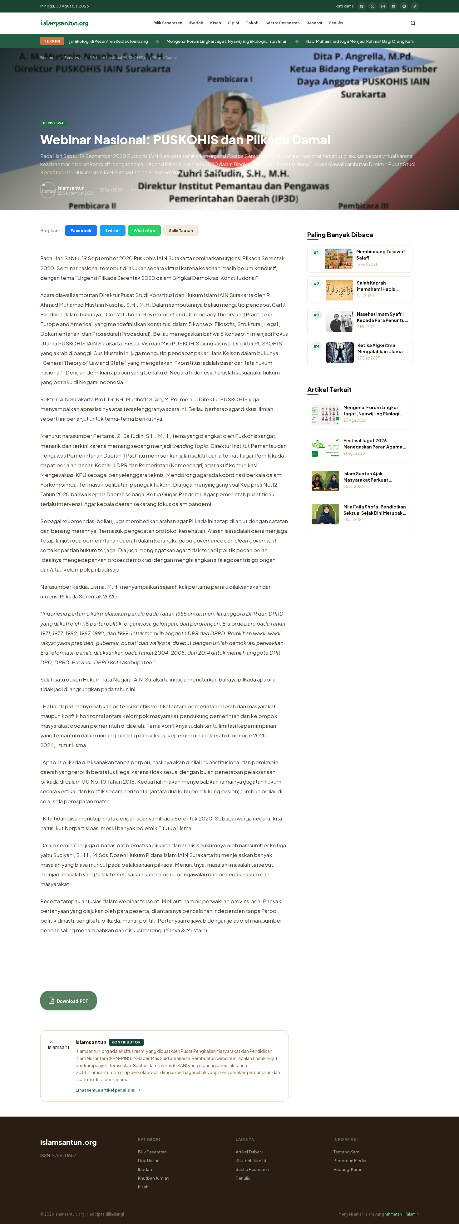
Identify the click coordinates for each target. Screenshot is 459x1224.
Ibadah (196, 22)
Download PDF (72, 1001)
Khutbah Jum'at (153, 1178)
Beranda (48, 57)
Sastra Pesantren (282, 22)
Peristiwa (72, 57)
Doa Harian (149, 1160)
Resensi (314, 22)
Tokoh (252, 22)
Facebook (81, 230)
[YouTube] (393, 6)
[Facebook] (362, 6)
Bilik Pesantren (167, 22)
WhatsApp (144, 230)
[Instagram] (383, 6)
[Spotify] (404, 6)
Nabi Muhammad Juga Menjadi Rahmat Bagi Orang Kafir (333, 41)
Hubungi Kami (347, 1169)
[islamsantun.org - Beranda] (64, 23)
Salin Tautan (181, 230)
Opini (233, 22)
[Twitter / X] (372, 6)
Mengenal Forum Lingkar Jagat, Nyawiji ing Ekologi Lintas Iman (200, 41)
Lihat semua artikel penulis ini (106, 1090)
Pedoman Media (349, 1160)
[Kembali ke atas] (443, 1215)
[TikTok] (415, 6)
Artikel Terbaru (249, 1151)
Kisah (215, 22)
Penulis (336, 22)
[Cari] (413, 23)
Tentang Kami (346, 1151)
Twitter (112, 230)
